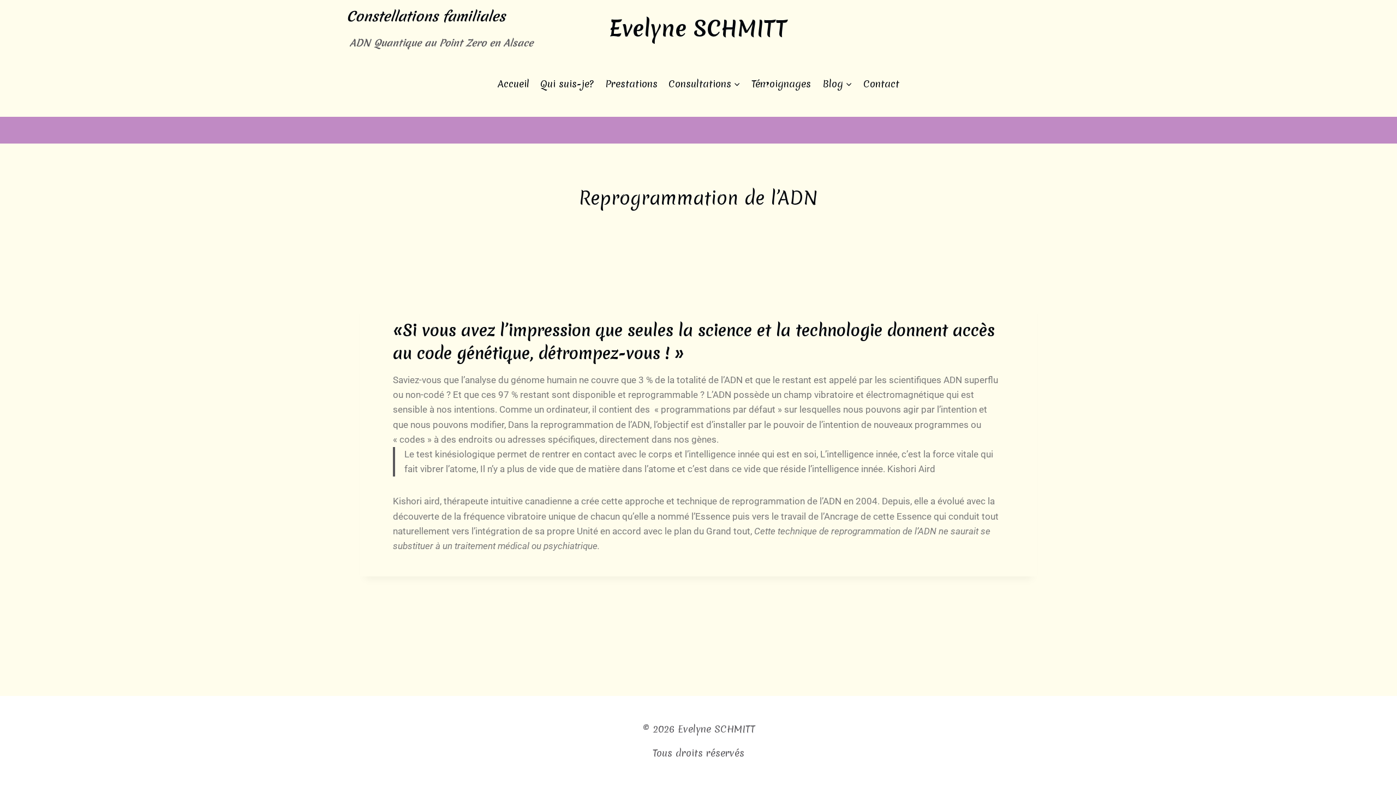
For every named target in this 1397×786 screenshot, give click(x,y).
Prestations (631, 84)
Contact (881, 84)
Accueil (513, 84)
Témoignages (781, 84)
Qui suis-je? (567, 84)
